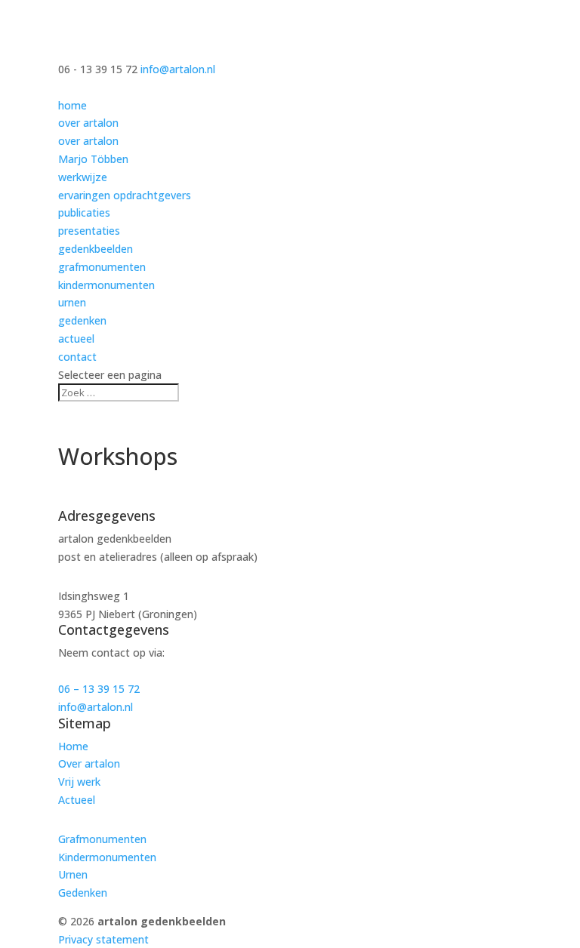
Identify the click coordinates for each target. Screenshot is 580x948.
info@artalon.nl (95, 707)
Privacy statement (103, 939)
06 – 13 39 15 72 (99, 689)
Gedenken (82, 892)
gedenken (82, 320)
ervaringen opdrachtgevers (124, 195)
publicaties (84, 212)
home (72, 105)
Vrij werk (79, 781)
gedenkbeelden (95, 249)
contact (77, 356)
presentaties (89, 230)
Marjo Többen (93, 159)
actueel (76, 338)
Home (73, 746)
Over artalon (89, 763)
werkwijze (82, 177)
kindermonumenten (106, 285)
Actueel (76, 800)
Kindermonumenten (107, 857)
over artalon (88, 122)
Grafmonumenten (102, 839)
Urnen (73, 874)
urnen (72, 302)
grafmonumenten (102, 267)
